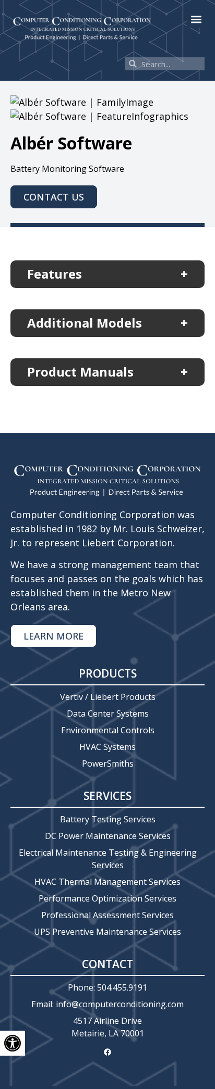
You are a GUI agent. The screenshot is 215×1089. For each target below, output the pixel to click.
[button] (196, 19)
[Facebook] (107, 1052)
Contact (107, 964)
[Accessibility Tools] (12, 1043)
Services (107, 795)
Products (108, 673)
